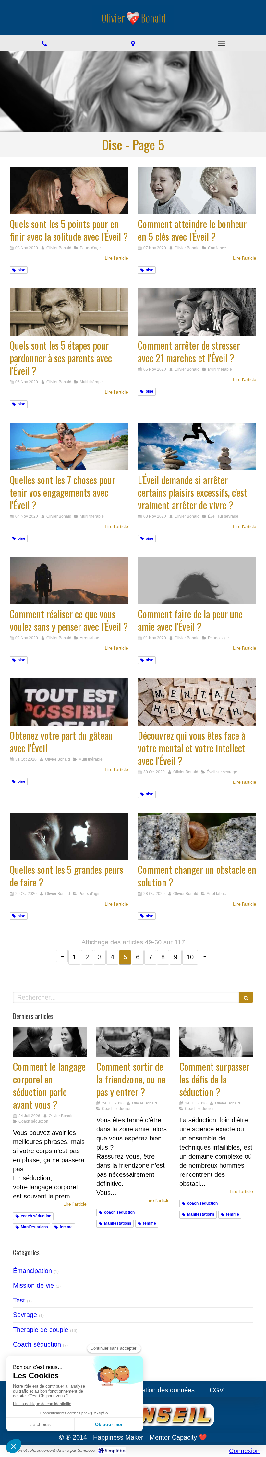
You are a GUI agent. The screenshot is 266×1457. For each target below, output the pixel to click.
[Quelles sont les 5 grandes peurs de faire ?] (69, 836)
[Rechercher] (246, 997)
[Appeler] (44, 43)
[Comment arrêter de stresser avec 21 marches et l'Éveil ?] (197, 312)
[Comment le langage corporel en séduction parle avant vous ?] (50, 1042)
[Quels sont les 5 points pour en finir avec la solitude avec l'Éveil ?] (69, 190)
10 (190, 957)
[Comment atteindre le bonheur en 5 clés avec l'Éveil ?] (197, 190)
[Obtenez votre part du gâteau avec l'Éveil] (69, 702)
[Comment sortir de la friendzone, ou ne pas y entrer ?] (133, 1042)
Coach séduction (37, 1344)
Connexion (244, 1450)
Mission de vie (33, 1285)
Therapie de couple (40, 1329)
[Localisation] (133, 43)
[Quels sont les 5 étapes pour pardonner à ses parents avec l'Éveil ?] (69, 312)
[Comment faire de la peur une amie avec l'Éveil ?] (197, 580)
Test (19, 1300)
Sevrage (25, 1314)
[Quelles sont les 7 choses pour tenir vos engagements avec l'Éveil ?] (69, 446)
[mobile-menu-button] (221, 43)
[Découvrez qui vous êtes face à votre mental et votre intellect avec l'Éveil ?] (197, 702)
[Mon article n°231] (216, 1042)
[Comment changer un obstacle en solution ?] (197, 836)
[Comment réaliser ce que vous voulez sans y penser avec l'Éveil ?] (69, 580)
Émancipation (32, 1270)
